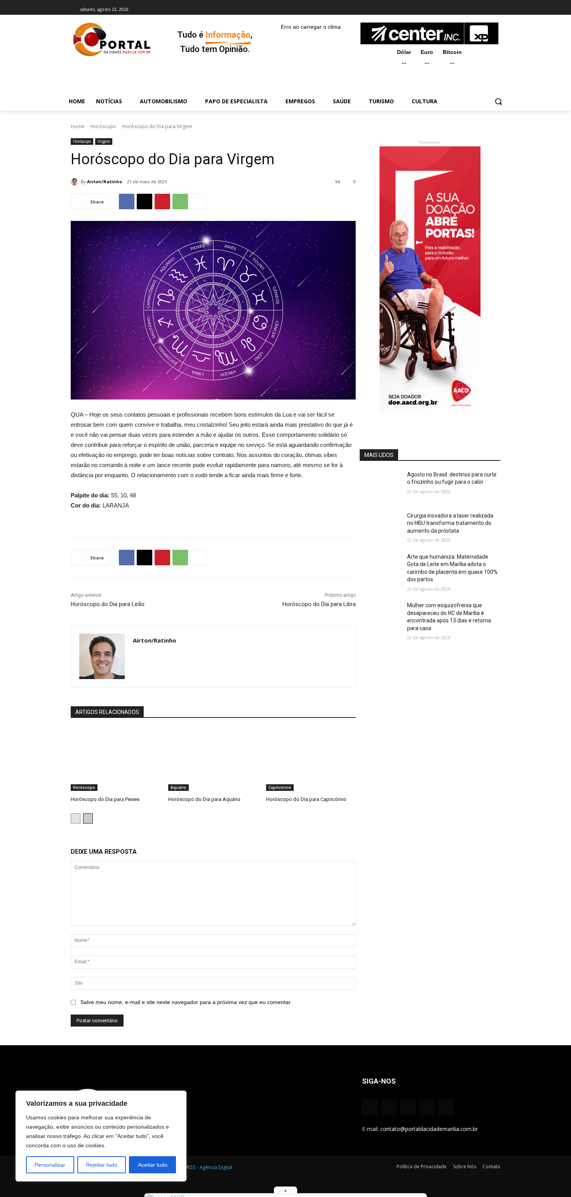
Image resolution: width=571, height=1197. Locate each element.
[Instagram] (454, 9)
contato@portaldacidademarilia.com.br (429, 1129)
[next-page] (88, 818)
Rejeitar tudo (101, 1165)
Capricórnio (279, 787)
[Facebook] (443, 9)
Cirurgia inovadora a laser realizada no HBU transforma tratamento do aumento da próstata (450, 523)
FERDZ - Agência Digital (207, 1167)
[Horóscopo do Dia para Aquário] (213, 759)
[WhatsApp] (180, 201)
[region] (101, 1136)
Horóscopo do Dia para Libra (319, 604)
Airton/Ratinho (104, 181)
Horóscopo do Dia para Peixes (105, 799)
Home (77, 126)
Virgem (103, 141)
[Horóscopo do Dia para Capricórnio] (311, 759)
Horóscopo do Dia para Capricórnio (306, 799)
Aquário (178, 787)
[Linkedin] (465, 9)
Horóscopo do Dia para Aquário (204, 799)
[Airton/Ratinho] (76, 182)
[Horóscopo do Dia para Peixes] (115, 759)
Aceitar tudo (152, 1165)
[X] (475, 9)
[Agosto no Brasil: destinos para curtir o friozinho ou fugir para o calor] (381, 485)
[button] (498, 101)
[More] (198, 201)
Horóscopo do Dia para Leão (107, 604)
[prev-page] (75, 818)
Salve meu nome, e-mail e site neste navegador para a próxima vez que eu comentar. (186, 1002)
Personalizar (50, 1165)
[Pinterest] (162, 201)
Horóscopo (103, 126)
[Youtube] (486, 9)
